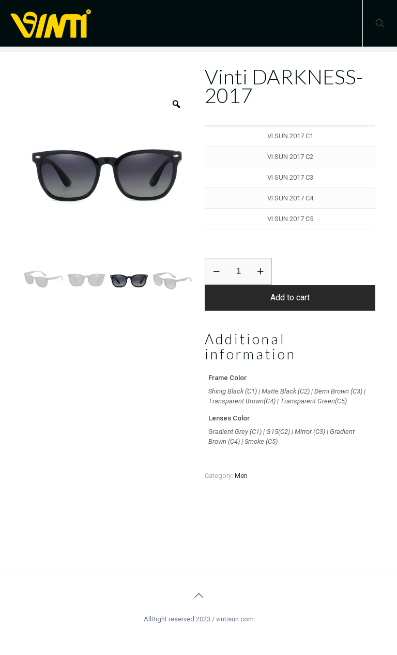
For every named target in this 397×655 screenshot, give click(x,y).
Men (241, 475)
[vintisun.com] (54, 23)
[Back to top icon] (198, 595)
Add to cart (290, 297)
